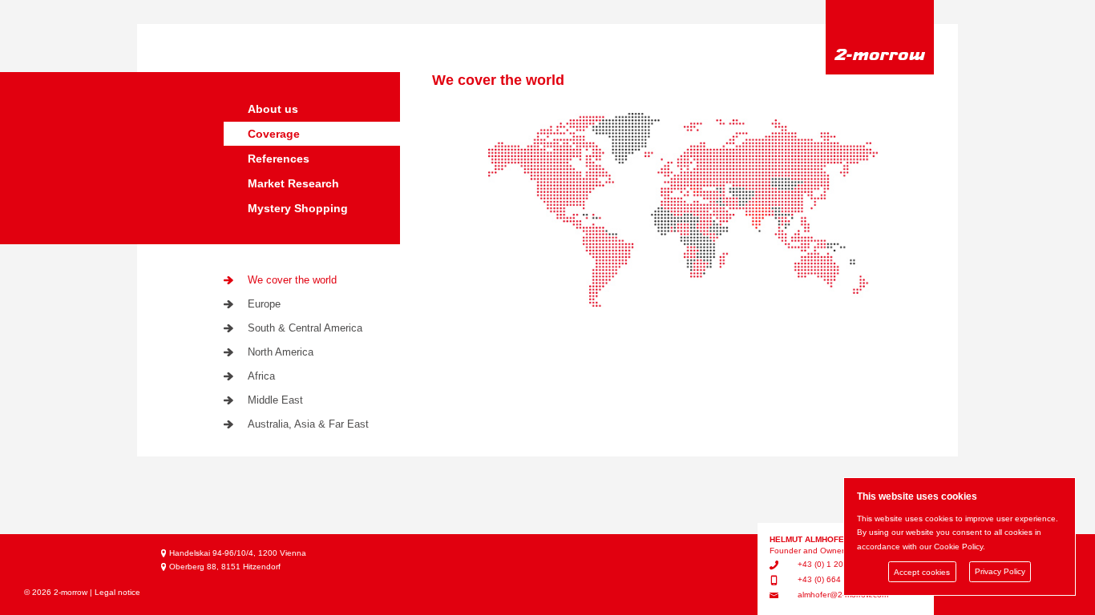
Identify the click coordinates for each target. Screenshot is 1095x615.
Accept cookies (922, 572)
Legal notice (117, 592)
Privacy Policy (1000, 572)
